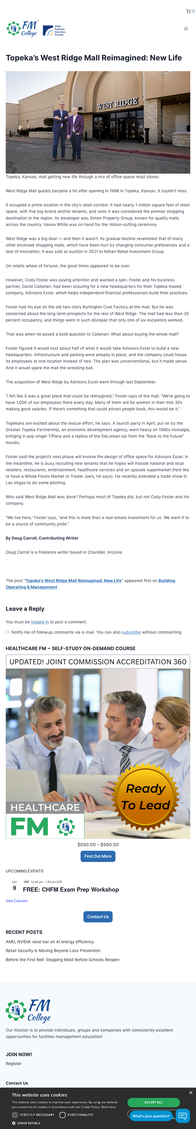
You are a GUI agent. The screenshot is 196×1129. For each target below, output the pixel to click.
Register (14, 1063)
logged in (40, 622)
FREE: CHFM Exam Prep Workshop (71, 889)
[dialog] (98, 1108)
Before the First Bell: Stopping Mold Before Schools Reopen (63, 959)
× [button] (190, 1093)
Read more (108, 1107)
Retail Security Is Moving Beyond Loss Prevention (53, 950)
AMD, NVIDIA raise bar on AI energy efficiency (50, 941)
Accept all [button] (154, 1102)
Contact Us (98, 916)
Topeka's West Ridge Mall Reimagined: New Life (73, 580)
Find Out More (98, 856)
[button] (67, 1123)
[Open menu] (185, 28)
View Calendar (17, 900)
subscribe (131, 632)
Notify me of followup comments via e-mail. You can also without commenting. (96, 632)
